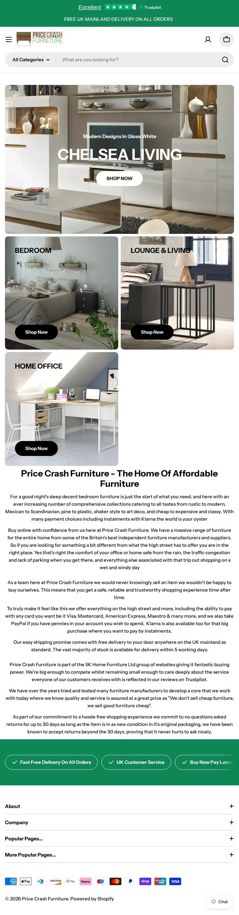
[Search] (225, 59)
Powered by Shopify (92, 899)
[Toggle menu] (8, 39)
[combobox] (119, 59)
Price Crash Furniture (45, 899)
